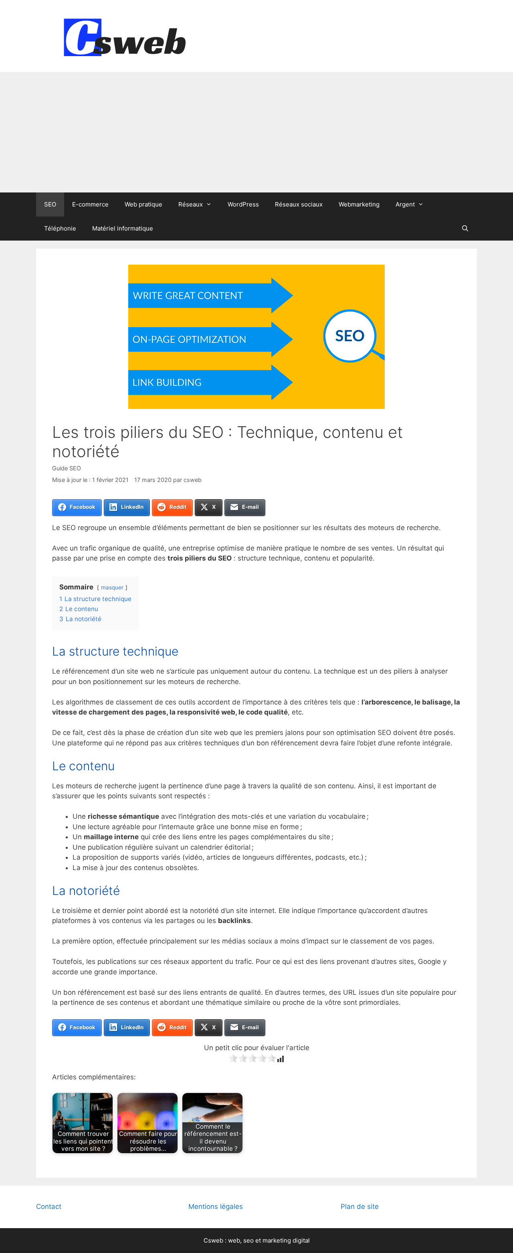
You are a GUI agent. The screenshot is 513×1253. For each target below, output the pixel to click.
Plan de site (360, 1206)
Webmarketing (359, 204)
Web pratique (143, 204)
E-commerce (90, 204)
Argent (405, 204)
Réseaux (190, 204)
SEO (50, 204)
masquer (112, 587)
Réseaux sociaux (299, 204)
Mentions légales (215, 1206)
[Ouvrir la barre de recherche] (465, 229)
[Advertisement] (256, 132)
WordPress (243, 204)
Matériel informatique (122, 228)
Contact (48, 1206)
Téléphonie (60, 228)
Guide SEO (66, 468)
